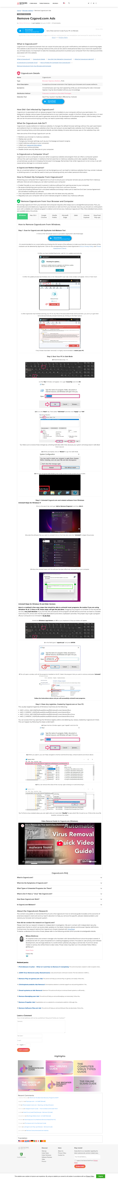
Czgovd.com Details (39, 59)
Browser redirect (27, 10)
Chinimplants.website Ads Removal (32, 984)
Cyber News (33, 3)
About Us (60, 1151)
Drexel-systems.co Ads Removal (30, 990)
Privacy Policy (63, 37)
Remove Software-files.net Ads (30, 1008)
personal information (34, 145)
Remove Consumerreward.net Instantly (37, 1130)
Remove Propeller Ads (27, 1002)
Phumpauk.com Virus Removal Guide (35, 1123)
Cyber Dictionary (46, 1155)
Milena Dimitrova (24, 23)
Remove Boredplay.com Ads (29, 996)
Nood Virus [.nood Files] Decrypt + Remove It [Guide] (38, 1112)
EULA (54, 37)
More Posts (29, 950)
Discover (45, 1148)
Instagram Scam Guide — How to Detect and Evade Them (41, 1108)
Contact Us (61, 1155)
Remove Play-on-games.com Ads (31, 978)
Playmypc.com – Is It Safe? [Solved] (35, 1101)
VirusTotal (71, 929)
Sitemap (44, 1151)
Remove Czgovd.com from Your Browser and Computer (34, 66)
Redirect (58, 81)
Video (43, 1159)
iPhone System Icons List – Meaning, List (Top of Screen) (38, 1105)
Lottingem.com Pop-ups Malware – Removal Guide (38, 1127)
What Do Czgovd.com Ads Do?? (84, 59)
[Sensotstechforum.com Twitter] (88, 3)
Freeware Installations (50, 93)
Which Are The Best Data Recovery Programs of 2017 (44, 1097)
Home (19, 10)
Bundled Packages (64, 93)
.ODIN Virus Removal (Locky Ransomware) (34, 973)
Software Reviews (47, 1157)
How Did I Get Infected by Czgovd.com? (60, 59)
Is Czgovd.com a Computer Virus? (27, 62)
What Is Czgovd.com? (23, 59)
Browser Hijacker (48, 81)
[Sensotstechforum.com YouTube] (93, 3)
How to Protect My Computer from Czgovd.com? (55, 62)
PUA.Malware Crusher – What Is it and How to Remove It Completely (44, 967)
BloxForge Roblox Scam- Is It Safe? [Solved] (39, 1116)
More (59, 1148)
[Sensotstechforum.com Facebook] (91, 3)
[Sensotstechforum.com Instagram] (96, 3)
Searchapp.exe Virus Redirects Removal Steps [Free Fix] (40, 1119)
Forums (44, 1161)
